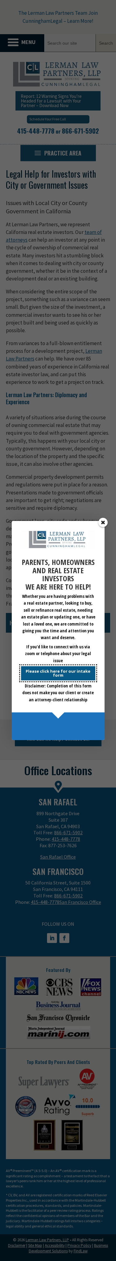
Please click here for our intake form (58, 673)
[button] (103, 522)
